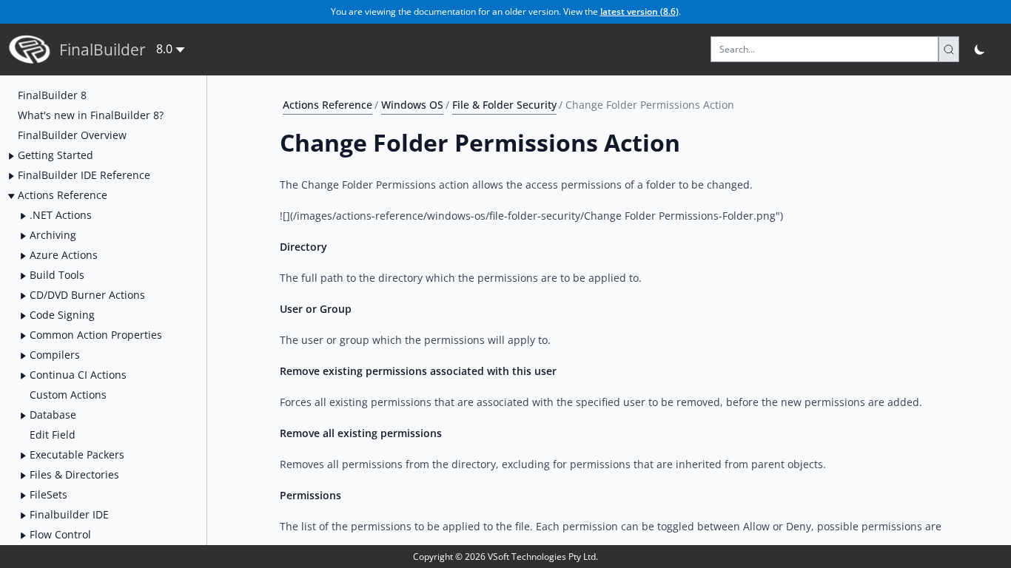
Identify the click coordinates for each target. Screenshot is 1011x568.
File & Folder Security (504, 105)
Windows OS (412, 105)
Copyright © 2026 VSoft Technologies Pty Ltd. (505, 556)
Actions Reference (327, 105)
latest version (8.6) (639, 11)
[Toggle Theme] (980, 49)
